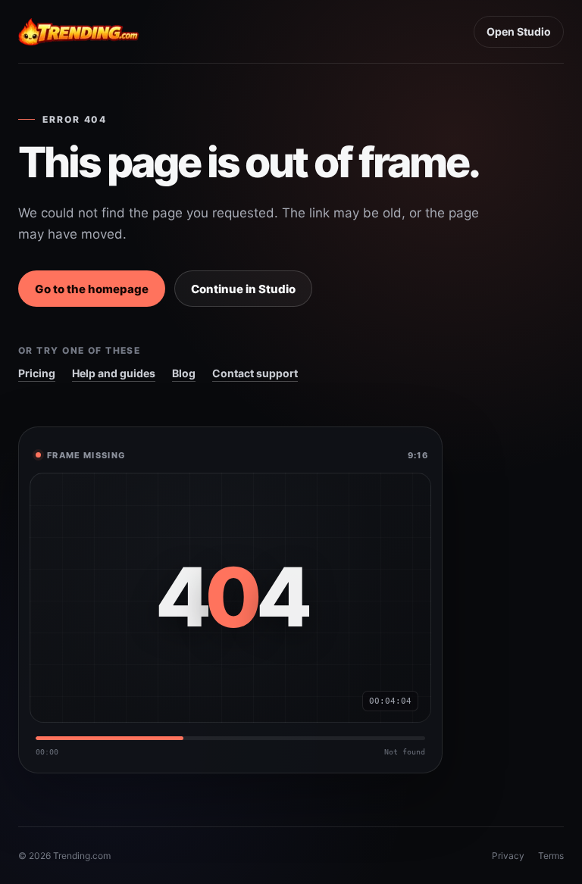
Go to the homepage (92, 289)
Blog (184, 373)
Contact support (255, 373)
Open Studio (519, 31)
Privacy (508, 855)
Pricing (36, 373)
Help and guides (113, 373)
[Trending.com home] (78, 31)
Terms (551, 855)
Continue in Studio (243, 289)
